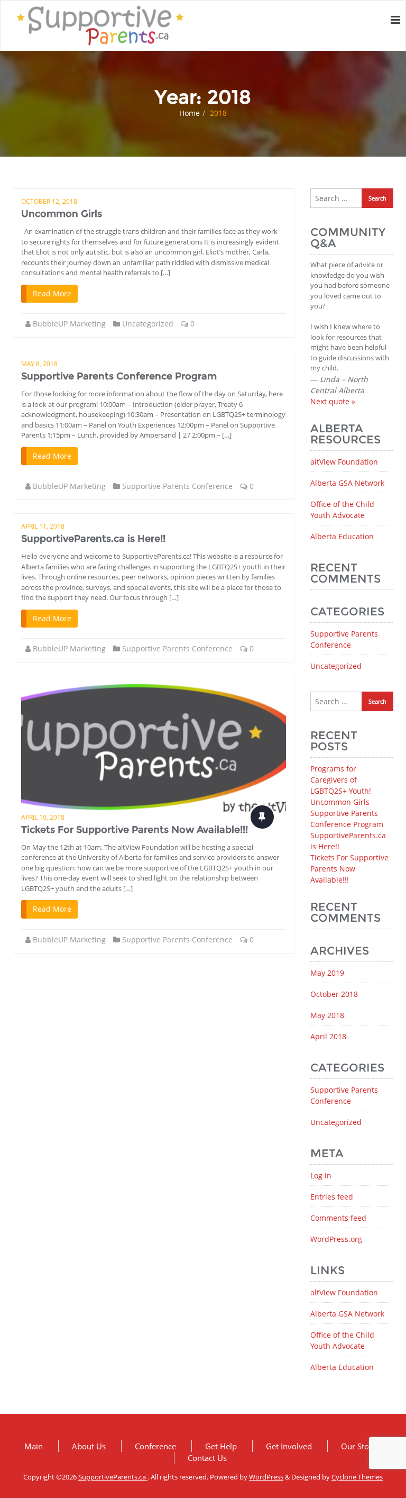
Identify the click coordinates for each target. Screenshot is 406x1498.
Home (189, 113)
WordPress (266, 1477)
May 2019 (327, 973)
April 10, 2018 (42, 817)
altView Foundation (344, 462)
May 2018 (327, 1015)
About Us (89, 1446)
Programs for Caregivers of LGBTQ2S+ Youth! (340, 780)
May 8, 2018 (39, 363)
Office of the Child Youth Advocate (342, 509)
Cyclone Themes (357, 1477)
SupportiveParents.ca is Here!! (93, 538)
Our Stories (361, 1446)
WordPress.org (336, 1239)
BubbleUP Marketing (69, 324)
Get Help (221, 1446)
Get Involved (289, 1446)
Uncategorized (147, 324)
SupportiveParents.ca (112, 1477)
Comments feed (338, 1218)
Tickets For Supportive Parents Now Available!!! (134, 830)
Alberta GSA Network (347, 483)
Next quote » (332, 401)
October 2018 (334, 994)
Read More (52, 293)
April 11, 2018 (42, 526)
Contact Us (207, 1457)
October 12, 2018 (49, 201)
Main (33, 1446)
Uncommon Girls (61, 214)
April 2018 (328, 1036)
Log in (320, 1175)
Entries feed (331, 1197)
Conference (155, 1446)
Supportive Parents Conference (177, 486)
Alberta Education (342, 536)
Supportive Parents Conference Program (119, 376)
